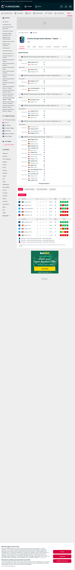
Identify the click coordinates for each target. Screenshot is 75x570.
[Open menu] (70, 6)
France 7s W (27, 228)
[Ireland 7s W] (23, 202)
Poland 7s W (27, 205)
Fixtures (48, 46)
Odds (28, 46)
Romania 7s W (28, 212)
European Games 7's (8, 53)
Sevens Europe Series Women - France (8, 91)
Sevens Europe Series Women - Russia (8, 106)
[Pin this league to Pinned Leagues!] (60, 38)
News (34, 46)
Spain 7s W (27, 225)
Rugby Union (24, 32)
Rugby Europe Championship (6, 38)
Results (41, 46)
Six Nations (6, 22)
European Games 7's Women (8, 56)
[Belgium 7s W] (23, 232)
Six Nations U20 (7, 24)
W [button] (40, 199)
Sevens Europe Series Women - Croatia (8, 87)
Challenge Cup (6, 48)
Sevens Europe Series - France (9, 68)
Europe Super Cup (7, 50)
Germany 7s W (28, 215)
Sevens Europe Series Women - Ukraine (8, 110)
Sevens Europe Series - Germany (9, 72)
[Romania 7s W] (23, 212)
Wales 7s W (27, 235)
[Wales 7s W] (23, 235)
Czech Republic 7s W (29, 208)
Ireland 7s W (27, 202)
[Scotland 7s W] (23, 222)
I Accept (62, 551)
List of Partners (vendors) (8, 566)
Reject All (62, 556)
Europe (35, 32)
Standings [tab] (22, 194)
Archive (64, 46)
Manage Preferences (62, 561)
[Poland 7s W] (23, 205)
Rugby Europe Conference (6, 44)
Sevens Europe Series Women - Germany (8, 95)
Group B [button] (24, 219)
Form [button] (64, 199)
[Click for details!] (44, 63)
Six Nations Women (8, 31)
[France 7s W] (23, 229)
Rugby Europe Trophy (8, 41)
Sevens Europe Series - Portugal (9, 79)
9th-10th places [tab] (42, 189)
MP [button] (37, 199)
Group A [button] (24, 199)
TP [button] (50, 199)
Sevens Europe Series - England (9, 64)
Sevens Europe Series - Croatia (9, 60)
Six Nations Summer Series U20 (8, 27)
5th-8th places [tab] (29, 189)
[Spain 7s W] (23, 225)
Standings (57, 46)
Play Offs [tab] (52, 189)
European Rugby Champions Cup (7, 34)
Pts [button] (55, 199)
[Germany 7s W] (23, 215)
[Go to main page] (11, 6)
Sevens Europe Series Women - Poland (9, 98)
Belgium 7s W (28, 232)
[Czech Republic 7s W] (23, 208)
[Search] (61, 6)
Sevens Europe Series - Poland (9, 75)
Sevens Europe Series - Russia (9, 83)
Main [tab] (20, 189)
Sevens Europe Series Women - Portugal (8, 102)
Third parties (42, 557)
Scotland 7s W (28, 222)
